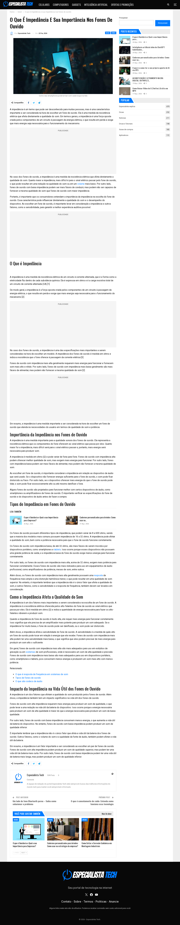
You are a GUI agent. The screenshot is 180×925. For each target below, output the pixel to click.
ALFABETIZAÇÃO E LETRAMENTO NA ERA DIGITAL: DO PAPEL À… (147, 79)
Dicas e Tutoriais (125, 124)
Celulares (44, 4)
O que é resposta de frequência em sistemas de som (41, 674)
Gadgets (76, 4)
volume (81, 183)
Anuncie (114, 901)
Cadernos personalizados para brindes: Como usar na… (98, 519)
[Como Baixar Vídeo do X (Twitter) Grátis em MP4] (124, 91)
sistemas (30, 652)
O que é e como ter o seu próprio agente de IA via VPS (150, 69)
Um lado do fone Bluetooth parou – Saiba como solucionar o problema (34, 803)
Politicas (100, 901)
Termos (88, 901)
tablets (57, 549)
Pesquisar (123, 18)
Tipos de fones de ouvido (28, 677)
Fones (113, 33)
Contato (66, 901)
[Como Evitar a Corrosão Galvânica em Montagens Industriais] (97, 829)
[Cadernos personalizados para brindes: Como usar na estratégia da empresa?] (72, 520)
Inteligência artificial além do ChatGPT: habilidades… (148, 48)
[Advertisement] (63, 153)
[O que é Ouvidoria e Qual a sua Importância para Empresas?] (16, 520)
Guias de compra (126, 129)
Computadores (61, 4)
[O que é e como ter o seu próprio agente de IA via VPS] (124, 71)
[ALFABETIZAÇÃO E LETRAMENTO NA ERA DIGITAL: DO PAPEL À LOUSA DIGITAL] (124, 81)
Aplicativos (123, 135)
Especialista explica (127, 106)
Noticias (122, 118)
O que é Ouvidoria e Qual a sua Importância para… (149, 38)
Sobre (77, 901)
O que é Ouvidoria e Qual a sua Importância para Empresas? (41, 519)
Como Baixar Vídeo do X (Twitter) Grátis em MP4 (150, 89)
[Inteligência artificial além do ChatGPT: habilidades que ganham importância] (124, 50)
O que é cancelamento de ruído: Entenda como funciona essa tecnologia (92, 803)
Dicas (108, 33)
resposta (98, 575)
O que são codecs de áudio (28, 681)
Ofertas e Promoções (122, 4)
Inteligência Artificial (96, 4)
